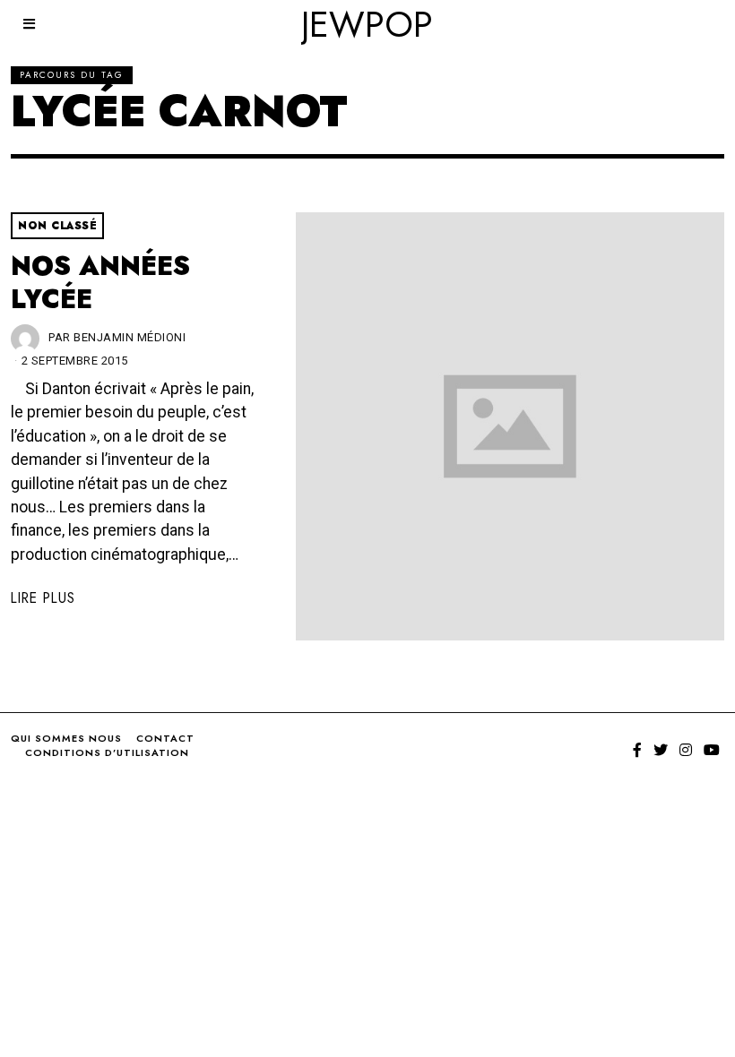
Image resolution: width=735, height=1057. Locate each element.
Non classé (57, 226)
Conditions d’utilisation (107, 752)
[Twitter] (660, 750)
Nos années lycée (100, 282)
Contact (165, 738)
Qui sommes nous (66, 738)
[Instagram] (685, 750)
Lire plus (43, 598)
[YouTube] (711, 750)
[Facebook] (637, 750)
